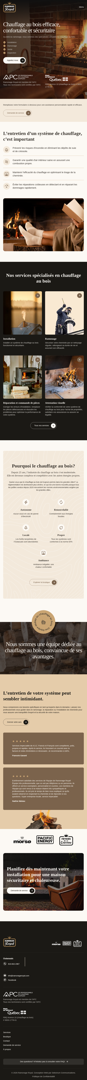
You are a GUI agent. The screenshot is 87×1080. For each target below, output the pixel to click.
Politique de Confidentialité (43, 1076)
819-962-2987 (14, 964)
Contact (6, 1041)
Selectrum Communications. (64, 1073)
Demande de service (12, 1045)
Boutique (7, 1037)
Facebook (12, 980)
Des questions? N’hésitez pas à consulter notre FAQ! (42, 1062)
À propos (7, 1049)
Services (7, 1032)
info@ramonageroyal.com (18, 976)
